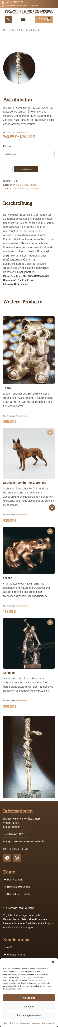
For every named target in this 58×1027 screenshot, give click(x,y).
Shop (13, 29)
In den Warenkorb (26, 169)
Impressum (35, 1023)
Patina (7, 146)
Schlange (34, 188)
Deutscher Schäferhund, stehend (24, 482)
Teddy (7, 388)
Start (6, 29)
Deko (21, 29)
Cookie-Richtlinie (11, 1023)
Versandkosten (22, 132)
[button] (53, 962)
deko (11, 188)
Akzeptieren (29, 997)
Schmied (9, 672)
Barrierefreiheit (48, 1023)
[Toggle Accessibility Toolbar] (52, 507)
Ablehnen (29, 1006)
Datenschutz (24, 1023)
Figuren (32, 184)
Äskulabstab (21, 188)
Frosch (7, 578)
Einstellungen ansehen (29, 1015)
